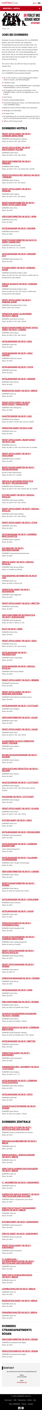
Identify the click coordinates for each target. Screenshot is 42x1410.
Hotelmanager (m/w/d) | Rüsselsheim (21, 832)
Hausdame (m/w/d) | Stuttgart (18, 797)
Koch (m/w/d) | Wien (12, 629)
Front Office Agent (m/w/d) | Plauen (20, 809)
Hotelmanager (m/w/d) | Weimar (18, 379)
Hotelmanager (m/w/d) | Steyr (17, 367)
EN (36, 3)
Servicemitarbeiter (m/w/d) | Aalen (20, 718)
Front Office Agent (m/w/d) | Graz (19, 641)
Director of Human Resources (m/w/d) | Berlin (17, 1276)
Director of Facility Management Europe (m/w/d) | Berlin (19, 1209)
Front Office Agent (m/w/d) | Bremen (20, 680)
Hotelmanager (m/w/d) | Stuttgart (20, 706)
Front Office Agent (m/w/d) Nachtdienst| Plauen (16, 149)
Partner (24, 1404)
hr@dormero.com (22, 1382)
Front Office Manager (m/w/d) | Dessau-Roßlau (18, 952)
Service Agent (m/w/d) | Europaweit (20, 1234)
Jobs (34, 1400)
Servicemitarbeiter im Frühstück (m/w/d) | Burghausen (18, 616)
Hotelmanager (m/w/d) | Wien (17, 990)
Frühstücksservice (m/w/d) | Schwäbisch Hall (16, 924)
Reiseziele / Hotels (22, 8)
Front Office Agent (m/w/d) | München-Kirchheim (16, 693)
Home (4, 28)
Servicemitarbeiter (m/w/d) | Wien (19, 217)
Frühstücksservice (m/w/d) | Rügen (20, 1351)
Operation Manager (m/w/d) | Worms (21, 978)
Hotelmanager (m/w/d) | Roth (17, 1094)
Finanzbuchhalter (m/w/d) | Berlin (19, 1312)
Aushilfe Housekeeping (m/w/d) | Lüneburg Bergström (18, 938)
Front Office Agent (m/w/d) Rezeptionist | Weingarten (16, 403)
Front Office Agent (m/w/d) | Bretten (20, 603)
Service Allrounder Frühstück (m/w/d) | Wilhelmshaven (17, 482)
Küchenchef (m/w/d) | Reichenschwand (13, 549)
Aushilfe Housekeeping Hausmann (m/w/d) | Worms (19, 1015)
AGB (14, 1400)
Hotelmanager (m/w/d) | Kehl (17, 341)
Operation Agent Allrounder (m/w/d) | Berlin (17, 315)
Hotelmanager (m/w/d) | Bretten (18, 1041)
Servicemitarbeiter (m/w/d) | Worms (20, 1002)
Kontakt (30, 1404)
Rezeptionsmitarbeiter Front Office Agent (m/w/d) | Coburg (20, 329)
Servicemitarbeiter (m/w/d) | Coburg (20, 872)
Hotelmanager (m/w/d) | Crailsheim (20, 899)
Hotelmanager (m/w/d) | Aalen (18, 911)
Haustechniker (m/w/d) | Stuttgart (20, 783)
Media (29, 1400)
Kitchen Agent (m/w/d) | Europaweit (20, 1222)
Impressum (8, 1400)
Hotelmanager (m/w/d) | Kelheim (18, 228)
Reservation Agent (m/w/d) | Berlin (19, 391)
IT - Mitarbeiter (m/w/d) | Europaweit (20, 1183)
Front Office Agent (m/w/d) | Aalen (20, 729)
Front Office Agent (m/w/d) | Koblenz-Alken (16, 301)
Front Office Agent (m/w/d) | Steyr (19, 523)
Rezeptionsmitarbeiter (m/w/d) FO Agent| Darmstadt (19, 241)
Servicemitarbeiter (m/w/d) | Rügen (20, 1339)
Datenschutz (22, 1400)
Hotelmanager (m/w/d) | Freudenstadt (14, 654)
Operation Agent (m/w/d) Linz (17, 428)
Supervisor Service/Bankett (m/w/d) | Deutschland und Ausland (20, 1195)
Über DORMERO (14, 1404)
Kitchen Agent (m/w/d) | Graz (17, 820)
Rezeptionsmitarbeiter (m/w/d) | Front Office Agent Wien (18, 204)
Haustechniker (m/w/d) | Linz (17, 416)
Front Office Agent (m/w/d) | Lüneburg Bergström (16, 135)
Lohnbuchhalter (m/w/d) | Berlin (18, 1289)
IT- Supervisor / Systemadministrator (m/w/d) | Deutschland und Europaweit (18, 1261)
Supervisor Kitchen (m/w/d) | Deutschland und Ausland (16, 1128)
